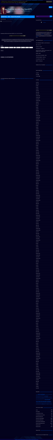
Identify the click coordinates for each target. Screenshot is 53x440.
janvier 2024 (37, 133)
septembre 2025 (38, 100)
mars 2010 (37, 348)
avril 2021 (37, 188)
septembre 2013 (38, 278)
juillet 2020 (37, 203)
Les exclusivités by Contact (39, 413)
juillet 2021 (37, 183)
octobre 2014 (37, 256)
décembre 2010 (38, 333)
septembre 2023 (38, 140)
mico (43, 398)
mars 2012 (37, 308)
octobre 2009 (37, 356)
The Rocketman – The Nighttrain (40, 48)
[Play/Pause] (36, 30)
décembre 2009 (38, 353)
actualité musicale (25, 439)
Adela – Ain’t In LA (38, 44)
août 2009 (37, 359)
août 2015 (37, 241)
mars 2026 (37, 90)
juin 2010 (37, 343)
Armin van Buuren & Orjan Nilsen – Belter (41, 55)
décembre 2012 (38, 293)
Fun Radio (46, 396)
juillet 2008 (37, 381)
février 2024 (37, 132)
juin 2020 (37, 205)
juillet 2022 (37, 163)
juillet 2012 (37, 301)
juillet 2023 (37, 143)
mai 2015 (37, 245)
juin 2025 (37, 105)
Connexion (37, 72)
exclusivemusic (46, 395)
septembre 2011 (38, 318)
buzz (45, 394)
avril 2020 (37, 208)
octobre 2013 (37, 276)
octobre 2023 (37, 138)
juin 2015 (37, 243)
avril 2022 (37, 168)
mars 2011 (37, 328)
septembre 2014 (38, 258)
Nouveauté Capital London (39, 416)
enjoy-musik (40, 395)
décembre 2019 (38, 215)
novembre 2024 (38, 117)
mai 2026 (37, 87)
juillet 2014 (37, 261)
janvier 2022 (37, 173)
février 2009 (37, 369)
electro (36, 395)
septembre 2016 (38, 230)
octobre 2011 (37, 316)
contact (47, 394)
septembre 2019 (38, 220)
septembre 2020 (38, 200)
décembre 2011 (38, 313)
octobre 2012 (37, 296)
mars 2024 (37, 130)
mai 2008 (37, 384)
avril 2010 (37, 346)
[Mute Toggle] (49, 30)
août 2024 (37, 122)
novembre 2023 (38, 137)
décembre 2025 (38, 95)
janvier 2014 (37, 271)
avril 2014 (37, 266)
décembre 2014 (38, 253)
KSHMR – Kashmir (38, 53)
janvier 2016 (37, 235)
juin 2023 (37, 145)
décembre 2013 (38, 273)
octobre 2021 (37, 178)
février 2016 (37, 233)
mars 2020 (37, 210)
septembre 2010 (38, 338)
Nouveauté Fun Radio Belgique (40, 418)
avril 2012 (37, 306)
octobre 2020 (37, 198)
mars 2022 (37, 170)
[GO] (51, 16)
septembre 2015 (38, 240)
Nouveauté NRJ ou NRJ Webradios (40, 421)
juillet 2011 (37, 321)
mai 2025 (37, 107)
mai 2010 (37, 344)
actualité (37, 394)
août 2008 (37, 379)
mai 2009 (37, 364)
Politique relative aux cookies (22, 2)
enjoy (38, 395)
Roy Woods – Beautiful (39, 46)
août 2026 (37, 82)
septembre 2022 (38, 160)
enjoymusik (42, 395)
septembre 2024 (38, 120)
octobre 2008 (37, 376)
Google (16, 439)
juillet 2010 (37, 341)
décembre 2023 (38, 135)
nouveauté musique (45, 401)
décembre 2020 (38, 195)
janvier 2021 (37, 193)
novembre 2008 (38, 374)
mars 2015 (37, 248)
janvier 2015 (37, 251)
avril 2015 (37, 246)
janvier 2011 (37, 331)
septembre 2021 (38, 180)
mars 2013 (37, 288)
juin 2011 (37, 323)
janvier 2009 (37, 371)
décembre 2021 (38, 175)
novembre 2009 (38, 354)
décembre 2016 (38, 228)
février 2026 (37, 92)
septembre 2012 (38, 298)
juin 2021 (37, 185)
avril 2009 (37, 366)
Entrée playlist (38, 411)
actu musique (41, 394)
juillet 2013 (37, 281)
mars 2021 (37, 190)
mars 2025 (37, 110)
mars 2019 (37, 223)
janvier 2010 (37, 351)
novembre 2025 (38, 97)
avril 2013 (37, 286)
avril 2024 (37, 128)
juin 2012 (37, 303)
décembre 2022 (38, 155)
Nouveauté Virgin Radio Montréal (40, 423)
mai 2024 (37, 127)
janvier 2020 (37, 213)
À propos (50, 7)
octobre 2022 (37, 158)
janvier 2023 (37, 153)
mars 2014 (37, 268)
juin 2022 (37, 165)
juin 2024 (37, 125)
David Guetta (50, 394)
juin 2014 (37, 263)
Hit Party (42, 34)
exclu (44, 395)
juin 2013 (37, 283)
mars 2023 (37, 150)
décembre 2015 (38, 236)
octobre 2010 (37, 336)
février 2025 (37, 112)
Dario (48, 394)
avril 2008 (37, 386)
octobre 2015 (37, 238)
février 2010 (37, 349)
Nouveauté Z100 (38, 426)
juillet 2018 (37, 225)
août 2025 (37, 102)
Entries (37, 74)
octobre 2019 (37, 218)
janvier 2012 (37, 311)
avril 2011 (37, 326)
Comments (38, 76)
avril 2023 (37, 148)
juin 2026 (37, 85)
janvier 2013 (37, 291)
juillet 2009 (37, 361)
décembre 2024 (38, 115)
